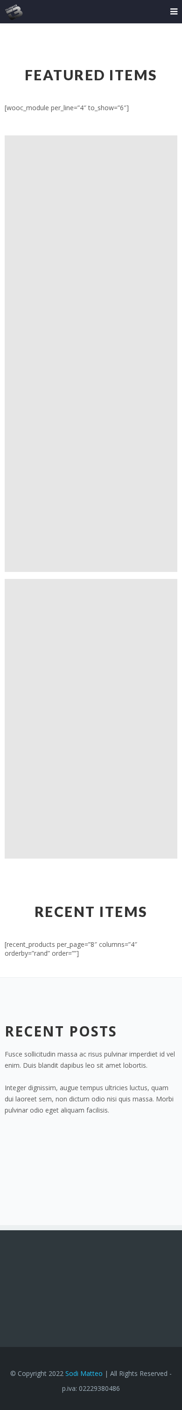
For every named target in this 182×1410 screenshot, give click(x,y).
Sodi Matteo (84, 1373)
